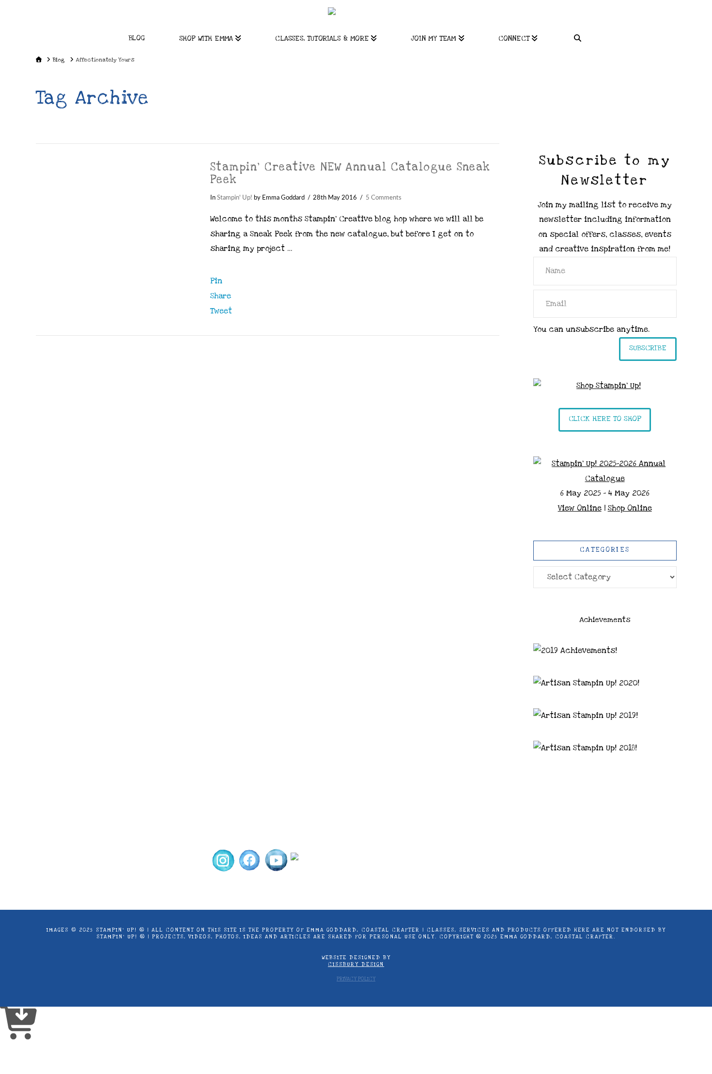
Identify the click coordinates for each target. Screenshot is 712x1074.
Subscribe (647, 348)
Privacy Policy (356, 979)
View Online (580, 508)
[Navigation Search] (578, 35)
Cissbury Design (356, 964)
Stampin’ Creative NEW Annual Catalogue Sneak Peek (350, 173)
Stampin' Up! (234, 198)
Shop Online (630, 508)
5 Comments (384, 198)
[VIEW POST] (114, 212)
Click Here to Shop (605, 418)
